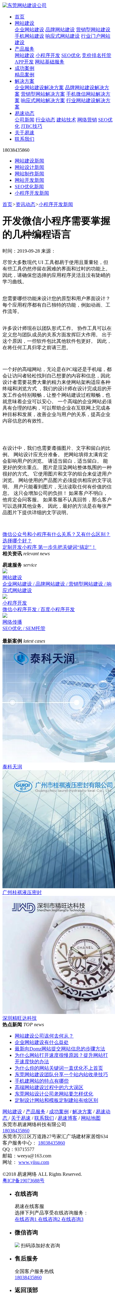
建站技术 (66, 119)
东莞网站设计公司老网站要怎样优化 (54, 1093)
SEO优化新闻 (29, 186)
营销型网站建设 (93, 29)
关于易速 (24, 132)
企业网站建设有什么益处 (42, 1042)
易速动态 (24, 113)
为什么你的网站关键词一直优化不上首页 (59, 1068)
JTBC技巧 (31, 126)
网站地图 (91, 1118)
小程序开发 (48, 55)
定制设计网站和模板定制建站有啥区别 (56, 1100)
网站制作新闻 (29, 173)
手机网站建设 (29, 36)
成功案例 (24, 68)
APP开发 (24, 61)
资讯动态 (25, 204)
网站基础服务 (49, 61)
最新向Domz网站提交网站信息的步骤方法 (60, 1048)
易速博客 (67, 1118)
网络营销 (87, 119)
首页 (20, 16)
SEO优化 (71, 55)
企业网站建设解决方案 (39, 87)
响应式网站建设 (62, 36)
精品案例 (24, 74)
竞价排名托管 (96, 55)
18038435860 (15, 1130)
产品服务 (24, 49)
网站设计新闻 (29, 167)
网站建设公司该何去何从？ (44, 1035)
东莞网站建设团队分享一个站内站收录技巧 (61, 1074)
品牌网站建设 (60, 29)
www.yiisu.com (33, 1162)
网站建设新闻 (29, 160)
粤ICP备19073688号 (23, 1180)
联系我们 (24, 139)
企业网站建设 (29, 29)
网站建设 (24, 23)
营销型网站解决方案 (43, 94)
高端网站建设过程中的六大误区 (49, 1087)
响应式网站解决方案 (43, 100)
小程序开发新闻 (32, 193)
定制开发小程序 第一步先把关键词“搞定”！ (49, 547)
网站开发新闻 (29, 180)
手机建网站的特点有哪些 (42, 1081)
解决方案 (24, 81)
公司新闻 (24, 119)
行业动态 (45, 119)
